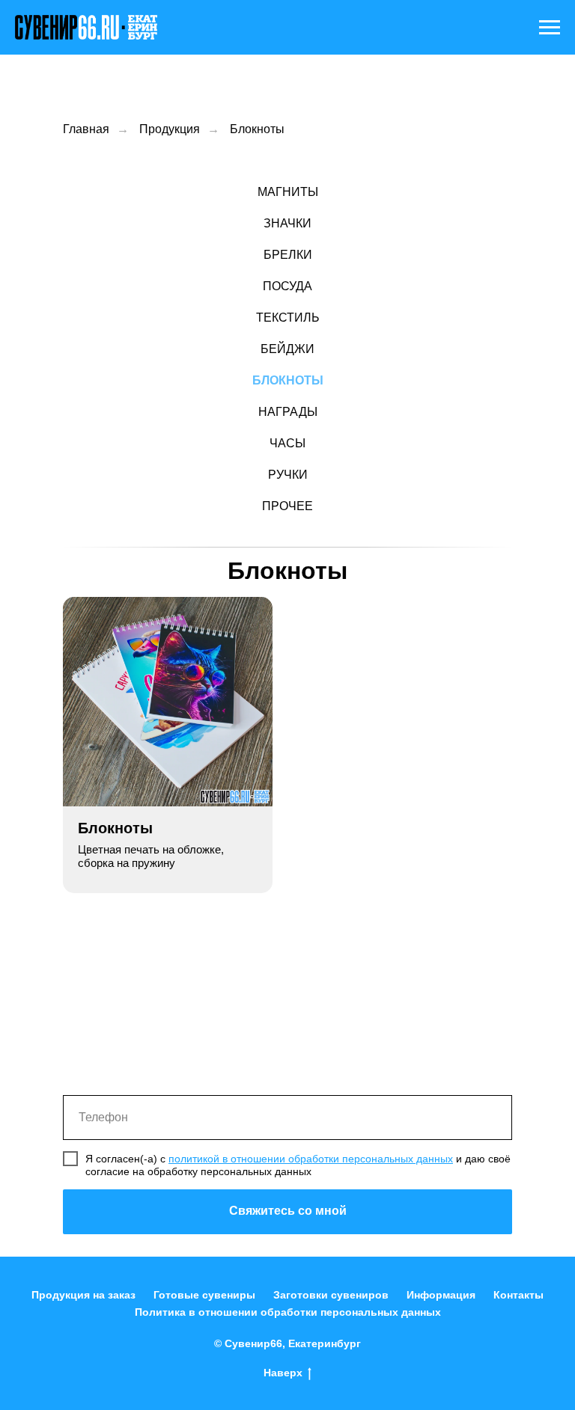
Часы (287, 443)
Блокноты (257, 129)
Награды (287, 411)
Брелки (288, 254)
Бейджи (287, 349)
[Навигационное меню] (549, 27)
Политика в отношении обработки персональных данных (288, 1312)
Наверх (283, 1373)
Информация (441, 1295)
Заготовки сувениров (331, 1295)
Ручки (288, 474)
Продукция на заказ (83, 1295)
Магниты (288, 192)
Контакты (518, 1295)
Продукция (169, 129)
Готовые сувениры (204, 1295)
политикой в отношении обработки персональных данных (310, 1159)
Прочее (287, 506)
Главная (86, 129)
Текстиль (288, 317)
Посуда (287, 286)
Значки (287, 223)
